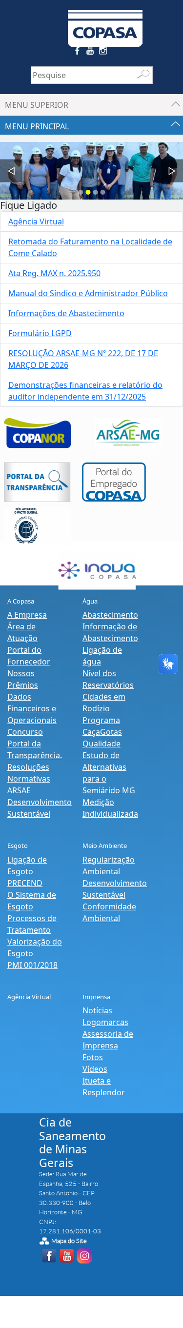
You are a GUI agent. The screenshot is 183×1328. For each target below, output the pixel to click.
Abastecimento (110, 614)
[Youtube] (91, 52)
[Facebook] (78, 52)
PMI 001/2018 (32, 965)
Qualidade (101, 743)
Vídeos (94, 1069)
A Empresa (27, 614)
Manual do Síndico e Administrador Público (88, 293)
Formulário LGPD (40, 333)
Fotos (92, 1057)
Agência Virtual (36, 221)
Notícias (97, 1010)
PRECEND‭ (24, 883)
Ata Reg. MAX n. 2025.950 (54, 273)
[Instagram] (104, 52)
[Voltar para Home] (105, 22)
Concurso (25, 731)
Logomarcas (105, 1022)
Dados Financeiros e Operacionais (32, 708)
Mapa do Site (69, 1241)
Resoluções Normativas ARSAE (28, 779)
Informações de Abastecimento (66, 313)
